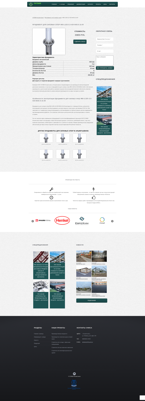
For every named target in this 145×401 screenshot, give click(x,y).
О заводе (62, 4)
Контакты (112, 4)
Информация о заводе (40, 337)
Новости (36, 340)
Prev (32, 221)
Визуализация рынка (82, 278)
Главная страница (38, 333)
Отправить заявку (106, 68)
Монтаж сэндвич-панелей (83, 295)
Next (112, 221)
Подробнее (92, 300)
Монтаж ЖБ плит (80, 264)
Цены (105, 4)
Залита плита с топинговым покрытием (98, 295)
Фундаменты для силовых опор (53, 17)
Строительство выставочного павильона (62, 347)
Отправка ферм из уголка (98, 264)
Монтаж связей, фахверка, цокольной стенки (99, 279)
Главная (54, 4)
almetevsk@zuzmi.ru (87, 342)
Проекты (98, 4)
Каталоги (90, 4)
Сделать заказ (80, 41)
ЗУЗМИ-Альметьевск (38, 17)
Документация (81, 4)
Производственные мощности (59, 333)
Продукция (71, 4)
